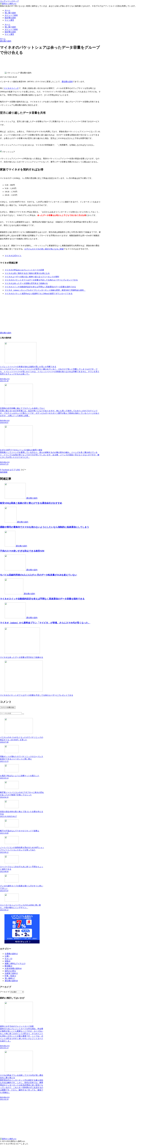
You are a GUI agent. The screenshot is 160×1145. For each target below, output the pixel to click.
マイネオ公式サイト (13, 256)
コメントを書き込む (8, 707)
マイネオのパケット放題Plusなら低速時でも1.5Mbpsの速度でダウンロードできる (39, 294)
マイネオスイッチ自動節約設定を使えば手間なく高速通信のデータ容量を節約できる (40, 287)
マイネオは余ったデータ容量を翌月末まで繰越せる (26, 283)
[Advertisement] (50, 63)
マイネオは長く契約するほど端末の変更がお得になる (27, 273)
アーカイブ (4, 992)
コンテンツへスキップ (9, 1)
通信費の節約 (5, 333)
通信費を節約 (67, 82)
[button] (23, 470)
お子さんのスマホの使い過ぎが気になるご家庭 (44, 249)
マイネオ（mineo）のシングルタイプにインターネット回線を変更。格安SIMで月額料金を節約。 (45, 290)
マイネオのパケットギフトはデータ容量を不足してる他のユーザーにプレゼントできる (41, 280)
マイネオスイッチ (11, 88)
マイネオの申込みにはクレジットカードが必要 (24, 270)
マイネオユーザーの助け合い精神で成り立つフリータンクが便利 (32, 277)
